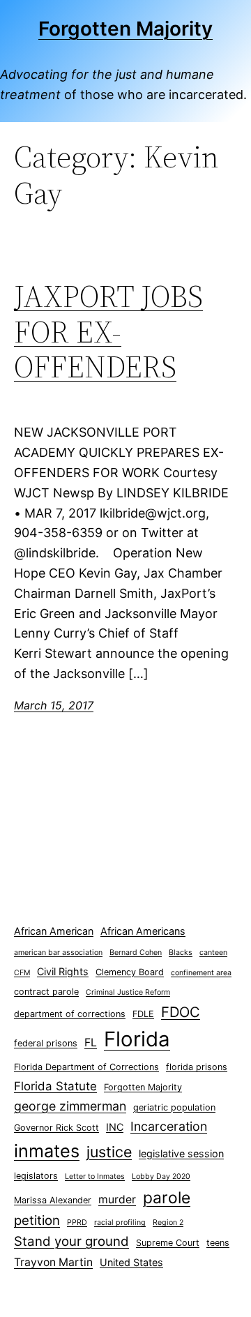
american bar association (58, 952)
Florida (137, 1039)
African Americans (142, 931)
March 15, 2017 (53, 705)
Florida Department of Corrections (86, 1067)
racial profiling (120, 1222)
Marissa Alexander (52, 1200)
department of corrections (70, 1014)
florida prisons (196, 1067)
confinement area (201, 972)
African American (53, 931)
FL (90, 1042)
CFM (22, 972)
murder (117, 1199)
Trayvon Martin (53, 1262)
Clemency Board (130, 972)
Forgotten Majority (125, 28)
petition (37, 1220)
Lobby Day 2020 (161, 1176)
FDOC (180, 1012)
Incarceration (168, 1126)
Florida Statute (55, 1086)
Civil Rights (63, 971)
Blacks (180, 952)
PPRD (77, 1222)
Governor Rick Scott (56, 1127)
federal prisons (45, 1043)
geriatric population (174, 1107)
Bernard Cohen (135, 952)
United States (131, 1262)
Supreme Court (167, 1242)
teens (217, 1242)
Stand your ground (71, 1241)
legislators (36, 1176)
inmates (46, 1151)
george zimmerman (70, 1106)
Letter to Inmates (95, 1176)
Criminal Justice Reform (128, 992)
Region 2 (168, 1222)
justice (109, 1152)
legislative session (181, 1153)
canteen (213, 952)
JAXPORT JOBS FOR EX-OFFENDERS (108, 332)
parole (166, 1197)
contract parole (46, 991)
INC (114, 1127)
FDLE (143, 1014)
